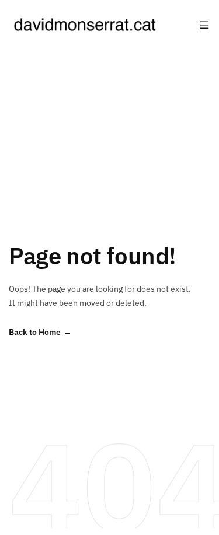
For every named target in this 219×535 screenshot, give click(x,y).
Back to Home (35, 332)
